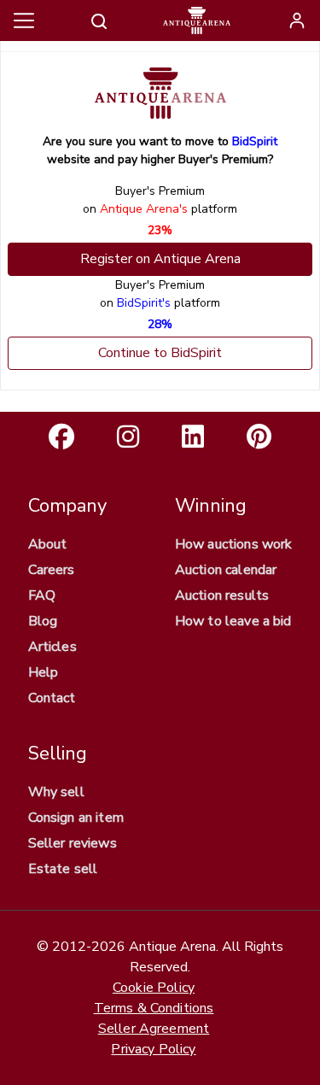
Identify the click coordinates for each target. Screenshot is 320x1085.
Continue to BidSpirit (160, 352)
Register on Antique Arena (160, 258)
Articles (52, 646)
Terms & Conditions (154, 1008)
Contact (52, 698)
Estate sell (63, 868)
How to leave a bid (233, 621)
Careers (51, 569)
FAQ (41, 595)
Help (43, 672)
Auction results (222, 595)
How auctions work (234, 544)
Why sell (56, 792)
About (47, 544)
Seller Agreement (154, 1028)
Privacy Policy (153, 1049)
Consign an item (76, 817)
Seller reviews (72, 843)
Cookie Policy (154, 987)
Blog (43, 621)
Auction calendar (226, 569)
